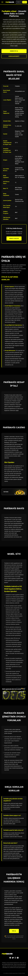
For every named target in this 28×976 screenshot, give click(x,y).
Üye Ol (24, 2)
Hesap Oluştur (14, 238)
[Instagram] (15, 957)
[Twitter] (13, 957)
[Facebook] (10, 957)
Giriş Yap (19, 2)
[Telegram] (18, 957)
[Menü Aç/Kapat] (2, 2)
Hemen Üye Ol (14, 51)
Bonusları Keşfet (14, 56)
